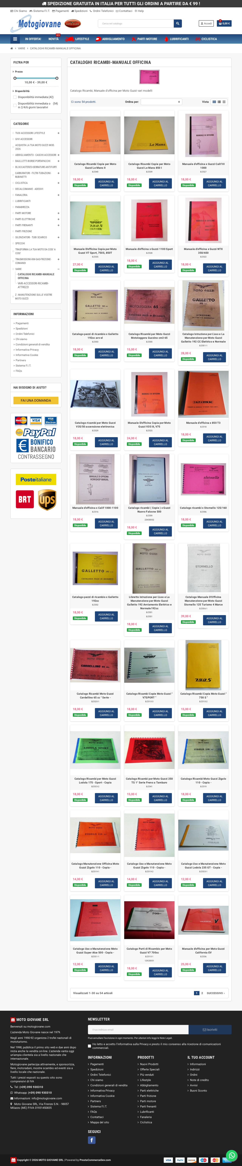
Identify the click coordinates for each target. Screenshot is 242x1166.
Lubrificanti (147, 1111)
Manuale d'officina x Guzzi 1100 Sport (149, 249)
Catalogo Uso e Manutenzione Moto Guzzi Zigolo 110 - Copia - (149, 865)
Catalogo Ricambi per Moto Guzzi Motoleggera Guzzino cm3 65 (149, 335)
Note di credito (199, 1080)
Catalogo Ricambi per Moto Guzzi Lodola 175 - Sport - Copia (95, 780)
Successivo (216, 993)
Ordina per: (132, 102)
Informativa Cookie (102, 1096)
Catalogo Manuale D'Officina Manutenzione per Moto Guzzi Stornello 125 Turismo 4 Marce (203, 600)
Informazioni (198, 1064)
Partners (95, 1101)
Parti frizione (148, 1096)
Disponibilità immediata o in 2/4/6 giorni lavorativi (38, 105)
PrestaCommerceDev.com (95, 1159)
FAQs (93, 1111)
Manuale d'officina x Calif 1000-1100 (95, 507)
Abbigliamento (149, 1085)
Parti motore (148, 1101)
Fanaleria (146, 1117)
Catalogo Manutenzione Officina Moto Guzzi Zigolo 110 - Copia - (95, 865)
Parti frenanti (148, 1106)
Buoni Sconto (198, 1090)
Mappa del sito (99, 1122)
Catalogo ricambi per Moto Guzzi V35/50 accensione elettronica (95, 424)
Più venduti (147, 1074)
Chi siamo (96, 1080)
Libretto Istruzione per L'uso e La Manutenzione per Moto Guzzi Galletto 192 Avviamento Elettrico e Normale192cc (149, 602)
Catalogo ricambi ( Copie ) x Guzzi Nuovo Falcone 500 (149, 509)
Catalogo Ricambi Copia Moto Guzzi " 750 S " (203, 695)
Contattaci (125, 11)
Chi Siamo (20, 11)
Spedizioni (81, 11)
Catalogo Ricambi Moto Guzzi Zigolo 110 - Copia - (203, 780)
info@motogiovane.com (47, 1098)
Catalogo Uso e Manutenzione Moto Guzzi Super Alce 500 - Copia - (95, 950)
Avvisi (194, 1085)
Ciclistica (146, 1122)
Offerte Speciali (150, 1069)
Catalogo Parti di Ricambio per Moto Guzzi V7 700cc (149, 950)
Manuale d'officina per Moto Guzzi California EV (203, 950)
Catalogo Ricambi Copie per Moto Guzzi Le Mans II (95, 165)
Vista (205, 102)
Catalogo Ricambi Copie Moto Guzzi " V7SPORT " (149, 695)
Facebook (91, 1140)
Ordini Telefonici (103, 11)
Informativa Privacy (102, 1090)
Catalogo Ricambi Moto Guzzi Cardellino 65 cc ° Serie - (95, 695)
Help (139, 11)
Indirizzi (195, 1069)
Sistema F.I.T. (41, 11)
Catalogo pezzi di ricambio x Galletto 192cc (95, 598)
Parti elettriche (149, 1090)
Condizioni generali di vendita (108, 1085)
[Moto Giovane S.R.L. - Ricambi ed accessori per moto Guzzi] (45, 23)
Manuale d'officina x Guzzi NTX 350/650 (203, 250)
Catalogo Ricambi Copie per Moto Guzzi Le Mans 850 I (149, 165)
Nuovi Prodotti (149, 1064)
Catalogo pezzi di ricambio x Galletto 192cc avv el (95, 335)
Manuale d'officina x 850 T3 (203, 422)
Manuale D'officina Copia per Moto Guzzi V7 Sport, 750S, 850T (95, 250)
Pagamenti (62, 11)
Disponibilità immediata (36, 97)
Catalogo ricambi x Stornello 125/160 (203, 507)
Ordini (193, 1074)
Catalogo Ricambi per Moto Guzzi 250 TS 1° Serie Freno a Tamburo (149, 780)
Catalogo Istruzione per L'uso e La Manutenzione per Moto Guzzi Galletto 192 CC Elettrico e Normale (203, 337)
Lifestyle (145, 1080)
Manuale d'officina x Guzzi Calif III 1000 (203, 165)
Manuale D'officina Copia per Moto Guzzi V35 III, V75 (149, 424)
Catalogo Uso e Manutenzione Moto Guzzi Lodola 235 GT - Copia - (203, 865)
